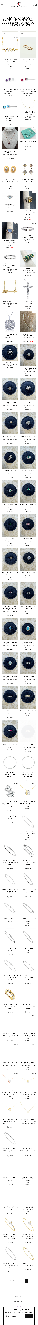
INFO (19, 1291)
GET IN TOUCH (19, 1301)
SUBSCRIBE (19, 1296)
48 (22, 1281)
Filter (7, 33)
